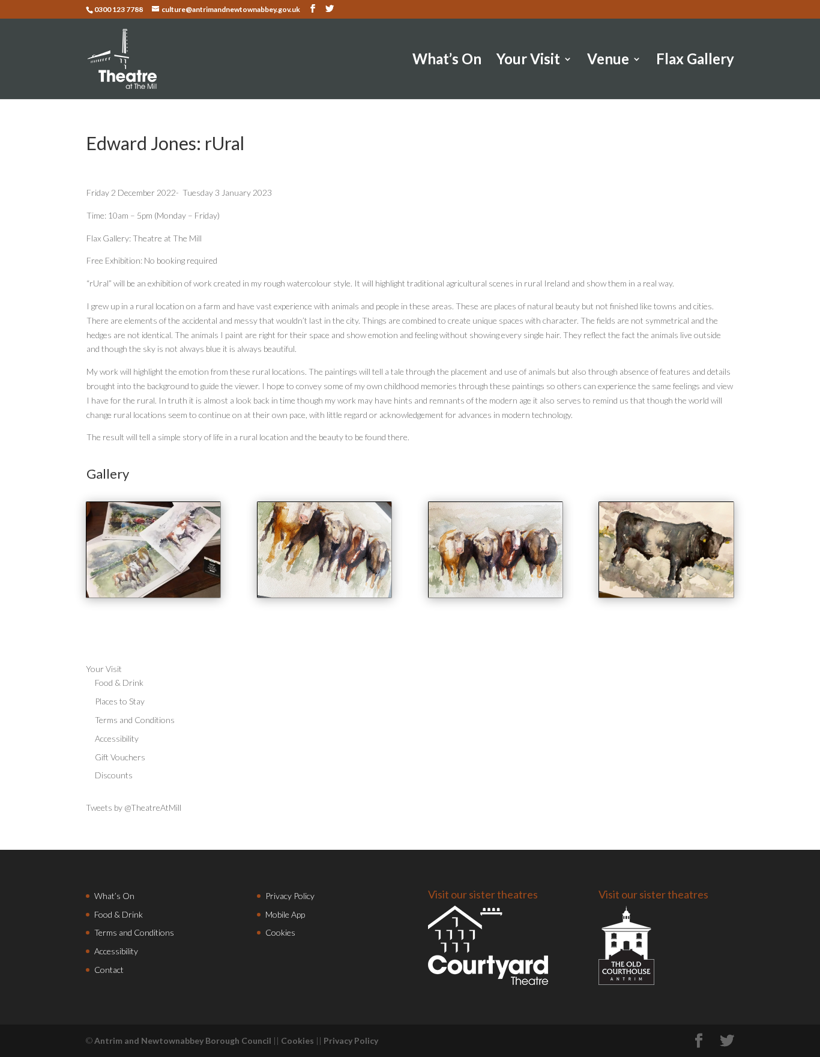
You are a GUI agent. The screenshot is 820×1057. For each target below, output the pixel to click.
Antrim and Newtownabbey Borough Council (182, 1040)
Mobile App (285, 914)
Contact (109, 970)
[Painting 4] (324, 594)
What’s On (446, 61)
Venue (608, 61)
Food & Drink (119, 682)
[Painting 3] (153, 594)
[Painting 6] (666, 594)
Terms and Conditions (135, 720)
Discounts (114, 775)
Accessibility (117, 738)
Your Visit (528, 61)
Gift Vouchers (120, 757)
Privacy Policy (290, 896)
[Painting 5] (495, 594)
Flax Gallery (695, 61)
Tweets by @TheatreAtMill (133, 807)
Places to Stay (120, 701)
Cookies (280, 932)
